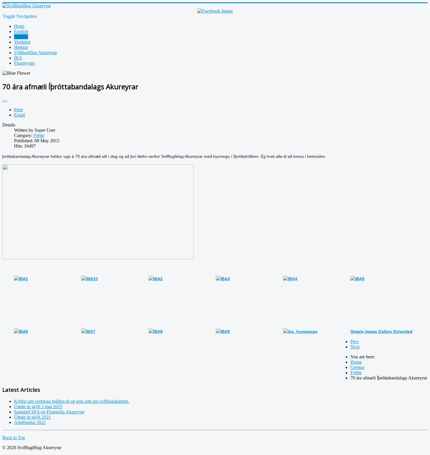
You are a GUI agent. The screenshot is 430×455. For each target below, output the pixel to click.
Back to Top (13, 437)
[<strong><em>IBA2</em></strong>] (156, 278)
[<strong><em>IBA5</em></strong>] (357, 278)
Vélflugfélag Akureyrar (35, 52)
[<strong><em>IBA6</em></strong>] (21, 331)
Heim (19, 26)
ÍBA (18, 57)
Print (18, 109)
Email (19, 114)
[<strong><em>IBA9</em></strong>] (223, 331)
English (21, 31)
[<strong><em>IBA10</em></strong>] (89, 278)
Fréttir (38, 135)
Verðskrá (22, 42)
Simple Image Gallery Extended (381, 331)
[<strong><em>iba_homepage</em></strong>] (300, 331)
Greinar (21, 36)
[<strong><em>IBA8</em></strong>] (156, 331)
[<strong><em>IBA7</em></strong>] (88, 331)
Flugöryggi (24, 63)
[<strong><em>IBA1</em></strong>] (21, 278)
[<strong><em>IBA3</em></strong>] (223, 278)
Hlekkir (21, 47)
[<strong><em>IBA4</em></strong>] (290, 278)
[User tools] (4, 101)
